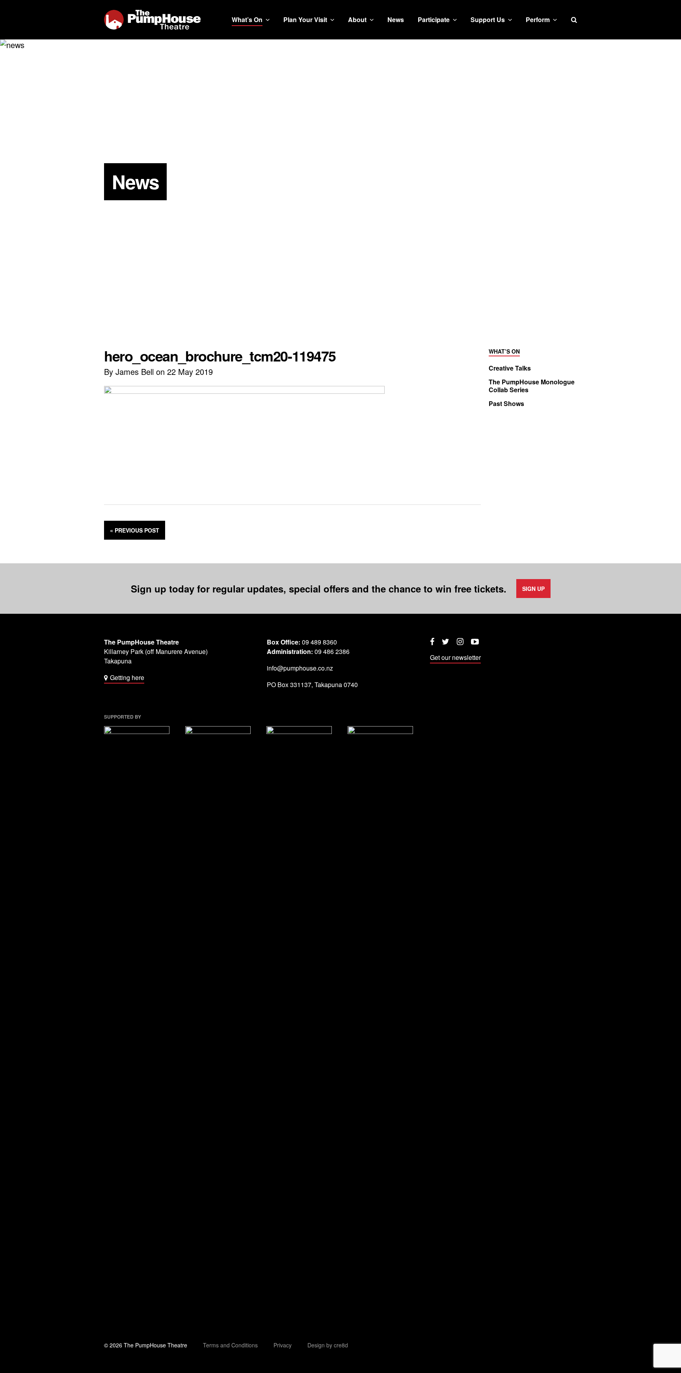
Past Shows (506, 404)
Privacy (283, 1345)
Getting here (127, 677)
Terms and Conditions (230, 1345)
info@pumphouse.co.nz (300, 668)
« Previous (134, 530)
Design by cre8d (327, 1345)
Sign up (533, 588)
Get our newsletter (455, 657)
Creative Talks (510, 368)
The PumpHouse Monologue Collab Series (532, 386)
